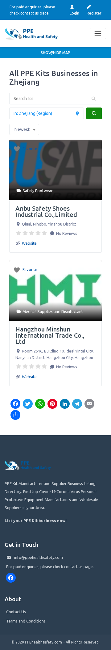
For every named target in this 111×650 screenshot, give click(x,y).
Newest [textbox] (22, 129)
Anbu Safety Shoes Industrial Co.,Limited (46, 211)
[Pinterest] (52, 404)
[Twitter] (28, 404)
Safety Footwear (38, 190)
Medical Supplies (38, 311)
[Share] (15, 415)
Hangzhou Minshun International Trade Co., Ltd (49, 335)
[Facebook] (15, 404)
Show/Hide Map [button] (55, 53)
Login (74, 13)
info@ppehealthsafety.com (38, 557)
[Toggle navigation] (98, 33)
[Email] (89, 404)
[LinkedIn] (65, 404)
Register (94, 13)
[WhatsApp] (40, 404)
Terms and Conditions (26, 621)
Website (29, 243)
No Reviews (66, 233)
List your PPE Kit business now (35, 520)
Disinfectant (72, 311)
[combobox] (24, 129)
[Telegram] (77, 404)
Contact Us (16, 612)
